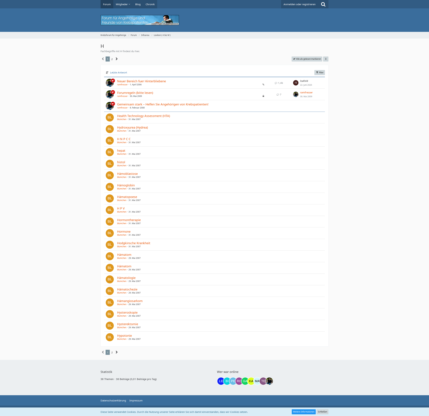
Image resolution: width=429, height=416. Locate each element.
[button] (325, 59)
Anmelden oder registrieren (300, 4)
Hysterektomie (127, 324)
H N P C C (124, 139)
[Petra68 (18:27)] (233, 381)
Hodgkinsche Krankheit (133, 243)
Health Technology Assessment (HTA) (143, 116)
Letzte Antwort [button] (118, 72)
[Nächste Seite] (116, 59)
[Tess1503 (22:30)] (263, 381)
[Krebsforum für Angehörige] (214, 20)
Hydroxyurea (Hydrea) (132, 127)
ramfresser (122, 84)
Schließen (322, 411)
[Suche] (323, 4)
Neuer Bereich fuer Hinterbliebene (141, 81)
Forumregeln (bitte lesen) (135, 93)
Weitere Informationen (303, 411)
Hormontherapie (129, 220)
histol (121, 162)
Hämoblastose (127, 174)
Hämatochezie (127, 289)
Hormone (124, 231)
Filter (321, 72)
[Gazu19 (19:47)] (245, 381)
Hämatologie (126, 278)
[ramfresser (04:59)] (269, 381)
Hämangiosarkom (130, 301)
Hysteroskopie (127, 312)
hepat (121, 150)
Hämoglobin (126, 185)
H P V (121, 208)
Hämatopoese (127, 197)
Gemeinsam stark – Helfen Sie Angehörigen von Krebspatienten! (162, 104)
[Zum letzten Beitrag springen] (295, 82)
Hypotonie (124, 336)
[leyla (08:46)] (221, 381)
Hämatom (124, 255)
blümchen (121, 119)
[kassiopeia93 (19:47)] (251, 381)
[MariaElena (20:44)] (257, 381)
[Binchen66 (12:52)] (227, 381)
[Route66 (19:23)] (239, 381)
